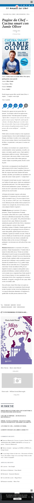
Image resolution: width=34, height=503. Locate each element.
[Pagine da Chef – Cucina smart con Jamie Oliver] (16, 74)
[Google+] (27, 5)
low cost (18, 305)
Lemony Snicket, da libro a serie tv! (14, 430)
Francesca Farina (16, 34)
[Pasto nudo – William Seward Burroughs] (17, 380)
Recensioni (21, 14)
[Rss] (32, 5)
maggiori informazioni (22, 496)
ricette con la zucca (21, 307)
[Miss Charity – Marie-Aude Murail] (16, 340)
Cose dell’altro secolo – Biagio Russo (12, 478)
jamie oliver (13, 305)
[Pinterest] (29, 5)
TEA (28, 14)
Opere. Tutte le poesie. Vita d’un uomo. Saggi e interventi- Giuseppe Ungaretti (16, 421)
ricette (14, 307)
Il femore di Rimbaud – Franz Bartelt (11, 470)
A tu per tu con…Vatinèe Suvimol (13, 426)
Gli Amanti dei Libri (17, 7)
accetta (17, 499)
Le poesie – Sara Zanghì (8, 466)
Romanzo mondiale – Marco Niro (11, 481)
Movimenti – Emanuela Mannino (10, 474)
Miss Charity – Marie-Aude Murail (11, 368)
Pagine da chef (9, 14)
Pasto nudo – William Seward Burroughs (13, 391)
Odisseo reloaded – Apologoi (9, 448)
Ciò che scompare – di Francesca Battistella (13, 416)
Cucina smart (6, 305)
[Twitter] (24, 5)
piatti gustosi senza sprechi (6, 307)
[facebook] (21, 5)
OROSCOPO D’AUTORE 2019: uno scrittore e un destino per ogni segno (16, 411)
